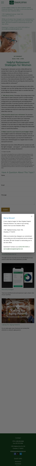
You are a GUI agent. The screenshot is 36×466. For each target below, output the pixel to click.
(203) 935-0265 (23, 247)
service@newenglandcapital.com (13, 249)
